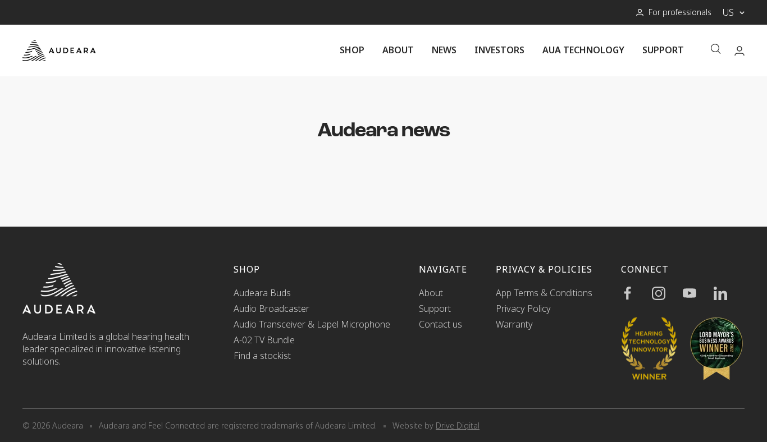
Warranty (514, 324)
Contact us (440, 324)
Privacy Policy (523, 308)
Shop (352, 50)
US (728, 12)
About (398, 50)
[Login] (739, 51)
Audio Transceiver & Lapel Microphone (312, 324)
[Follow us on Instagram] (667, 293)
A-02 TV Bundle (264, 340)
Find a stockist (262, 355)
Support (663, 50)
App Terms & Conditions (544, 293)
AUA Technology (583, 50)
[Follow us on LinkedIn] (729, 293)
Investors (499, 50)
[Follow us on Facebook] (636, 293)
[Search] (716, 50)
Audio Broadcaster (271, 308)
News (444, 50)
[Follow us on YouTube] (698, 293)
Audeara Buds (262, 293)
